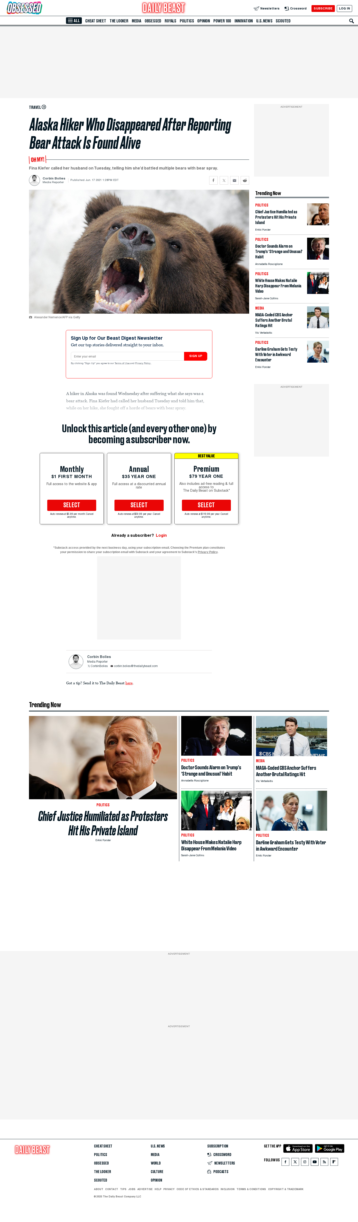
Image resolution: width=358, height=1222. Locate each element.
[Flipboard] (334, 1163)
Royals (170, 21)
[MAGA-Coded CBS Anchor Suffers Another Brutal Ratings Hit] (318, 327)
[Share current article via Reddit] (245, 180)
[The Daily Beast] (164, 8)
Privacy (169, 1189)
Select (71, 505)
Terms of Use (122, 363)
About (98, 1189)
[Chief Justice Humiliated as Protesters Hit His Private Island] (318, 224)
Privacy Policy (143, 363)
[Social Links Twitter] (295, 1163)
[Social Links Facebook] (285, 1163)
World (156, 1163)
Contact (111, 1189)
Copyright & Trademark (286, 1189)
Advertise (145, 1189)
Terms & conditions (251, 1189)
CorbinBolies (99, 666)
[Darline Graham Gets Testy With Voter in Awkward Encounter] (318, 361)
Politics (187, 21)
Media (136, 21)
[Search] (351, 21)
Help (158, 1189)
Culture (157, 1172)
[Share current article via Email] (234, 180)
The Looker (119, 21)
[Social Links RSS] (324, 1163)
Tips (123, 1189)
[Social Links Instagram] (305, 1163)
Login (161, 535)
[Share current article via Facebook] (213, 180)
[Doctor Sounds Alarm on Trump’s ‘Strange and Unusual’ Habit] (318, 258)
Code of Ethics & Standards (198, 1189)
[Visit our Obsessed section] (40, 8)
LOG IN (344, 8)
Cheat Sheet (95, 21)
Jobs (131, 1189)
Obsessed (153, 21)
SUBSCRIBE (323, 8)
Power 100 (222, 21)
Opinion (203, 21)
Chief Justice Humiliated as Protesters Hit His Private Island (103, 823)
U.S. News (264, 21)
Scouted (283, 21)
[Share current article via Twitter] (224, 180)
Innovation (244, 21)
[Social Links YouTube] (315, 1163)
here (128, 683)
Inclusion (228, 1189)
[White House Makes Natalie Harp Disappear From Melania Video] (318, 293)
